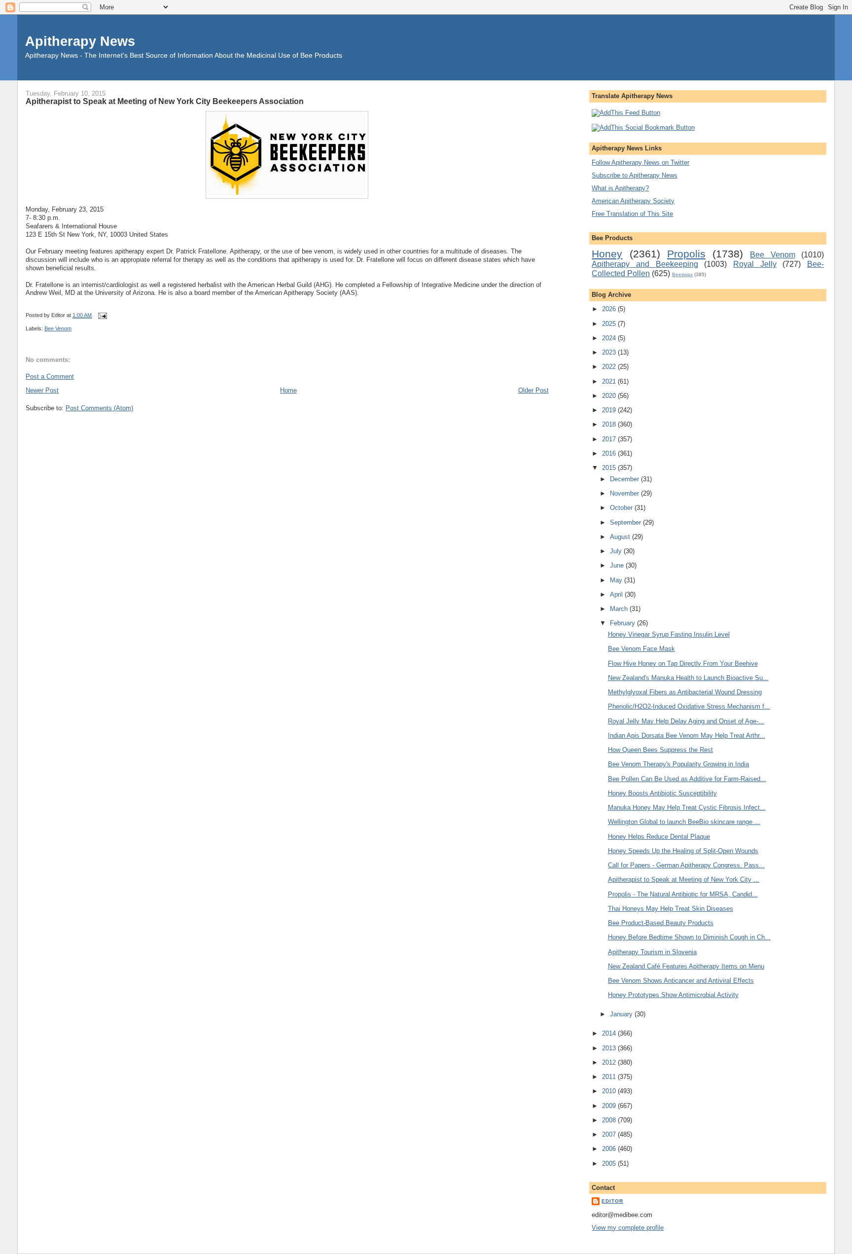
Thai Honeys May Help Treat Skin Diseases (670, 908)
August (621, 536)
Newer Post (42, 390)
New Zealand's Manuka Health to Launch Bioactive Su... (688, 677)
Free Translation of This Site (632, 213)
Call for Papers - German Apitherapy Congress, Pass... (686, 865)
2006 (610, 1148)
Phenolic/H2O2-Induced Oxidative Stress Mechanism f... (689, 706)
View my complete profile (628, 1227)
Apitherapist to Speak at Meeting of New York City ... (683, 879)
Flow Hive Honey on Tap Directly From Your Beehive (683, 663)
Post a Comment (50, 376)
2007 (610, 1134)
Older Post (533, 390)
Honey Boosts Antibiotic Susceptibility (662, 793)
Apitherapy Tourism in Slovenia (652, 952)
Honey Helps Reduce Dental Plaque (659, 836)
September (626, 522)
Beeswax (682, 274)
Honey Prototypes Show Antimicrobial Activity (673, 995)
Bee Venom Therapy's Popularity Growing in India (678, 764)
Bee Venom (57, 328)
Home (288, 390)
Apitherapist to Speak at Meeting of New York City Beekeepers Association (165, 101)
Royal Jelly (755, 264)
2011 (610, 1076)
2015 (610, 467)
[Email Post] (101, 315)
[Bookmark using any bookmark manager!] (643, 127)
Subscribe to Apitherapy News (634, 175)
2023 (610, 352)
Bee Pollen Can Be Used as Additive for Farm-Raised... (687, 779)
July (617, 551)
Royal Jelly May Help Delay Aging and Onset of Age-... (686, 721)
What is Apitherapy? (620, 188)
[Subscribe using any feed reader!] (626, 112)
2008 (610, 1120)
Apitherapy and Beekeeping (645, 264)
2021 (610, 381)
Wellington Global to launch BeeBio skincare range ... (684, 821)
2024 (610, 338)
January (622, 1014)
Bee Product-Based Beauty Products (660, 923)
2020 (610, 395)
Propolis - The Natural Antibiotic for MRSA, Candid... (683, 894)
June (618, 565)
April (617, 594)
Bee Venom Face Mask (641, 648)
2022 (610, 366)
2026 (610, 309)
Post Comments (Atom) (99, 408)
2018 (610, 424)
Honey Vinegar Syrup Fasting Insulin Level (669, 634)
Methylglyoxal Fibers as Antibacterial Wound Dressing (685, 692)
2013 (610, 1048)
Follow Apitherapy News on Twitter (640, 162)
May (617, 580)
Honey (607, 253)
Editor (612, 1201)
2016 (610, 453)
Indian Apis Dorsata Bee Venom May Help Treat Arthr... (686, 735)
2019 (610, 410)
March (620, 608)
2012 (610, 1062)
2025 (610, 323)
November (625, 493)
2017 (610, 439)
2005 (610, 1163)
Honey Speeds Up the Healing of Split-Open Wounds (683, 851)
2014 (610, 1033)
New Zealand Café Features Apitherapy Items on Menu (686, 966)
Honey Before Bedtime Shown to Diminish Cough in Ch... (689, 937)
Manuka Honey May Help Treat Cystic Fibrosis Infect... (687, 807)
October (622, 507)
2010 (610, 1091)
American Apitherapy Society (633, 201)
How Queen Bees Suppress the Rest (660, 749)
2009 (610, 1106)
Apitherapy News (80, 41)
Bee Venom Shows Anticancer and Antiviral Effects (681, 980)
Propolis (686, 253)
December (625, 479)
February (623, 623)
